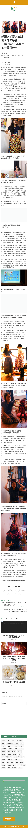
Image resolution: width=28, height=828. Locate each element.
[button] (9, 819)
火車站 (3, 759)
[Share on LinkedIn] (15, 590)
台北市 (3, 746)
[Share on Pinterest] (11, 590)
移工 (20, 759)
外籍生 (21, 746)
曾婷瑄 (14, 754)
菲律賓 (21, 762)
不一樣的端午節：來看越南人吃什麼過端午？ (14, 683)
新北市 (12, 580)
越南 (24, 765)
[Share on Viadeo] (15, 593)
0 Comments (7, 57)
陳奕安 (3, 768)
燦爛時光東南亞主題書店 (14, 79)
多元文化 (6, 580)
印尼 (17, 743)
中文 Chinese (7, 55)
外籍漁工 (15, 746)
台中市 (22, 743)
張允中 (21, 748)
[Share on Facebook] (8, 590)
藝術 (14, 765)
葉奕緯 (3, 765)
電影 (9, 768)
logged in (10, 696)
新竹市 (9, 754)
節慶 (3, 762)
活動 (18, 580)
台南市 (9, 746)
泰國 (19, 757)
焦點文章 (14, 55)
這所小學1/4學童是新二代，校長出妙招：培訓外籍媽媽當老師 (14, 636)
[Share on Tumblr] (12, 593)
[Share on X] (4, 590)
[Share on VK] (23, 590)
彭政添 (3, 751)
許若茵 (19, 765)
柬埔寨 (15, 580)
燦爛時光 (21, 580)
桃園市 (20, 754)
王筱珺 (15, 759)
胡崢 (17, 762)
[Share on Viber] (19, 590)
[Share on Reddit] (8, 593)
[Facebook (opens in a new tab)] (14, 2)
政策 (9, 751)
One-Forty (19, 740)
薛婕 (24, 580)
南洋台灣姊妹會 (10, 743)
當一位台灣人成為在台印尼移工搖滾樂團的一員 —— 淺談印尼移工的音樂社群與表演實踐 (14, 658)
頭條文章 (20, 55)
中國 (3, 743)
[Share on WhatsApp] (19, 593)
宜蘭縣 (10, 748)
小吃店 (15, 748)
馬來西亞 (14, 768)
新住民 (9, 580)
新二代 (13, 751)
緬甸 (8, 762)
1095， (4, 740)
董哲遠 (9, 765)
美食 (12, 762)
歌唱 (15, 757)
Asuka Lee (11, 740)
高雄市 (20, 768)
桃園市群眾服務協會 (6, 757)
